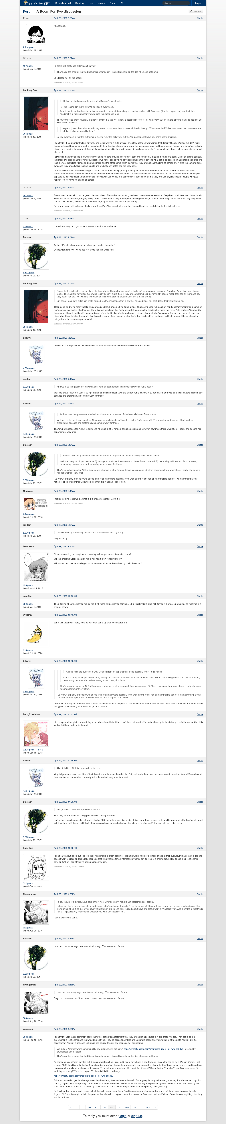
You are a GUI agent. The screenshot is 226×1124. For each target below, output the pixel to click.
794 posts (28, 133)
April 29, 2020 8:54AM (64, 524)
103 (104, 1107)
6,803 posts (28, 272)
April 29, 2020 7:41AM (64, 378)
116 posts (28, 650)
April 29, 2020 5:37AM (64, 58)
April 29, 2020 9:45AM (64, 546)
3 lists (40, 749)
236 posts (28, 226)
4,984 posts (28, 368)
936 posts (28, 1036)
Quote (200, 17)
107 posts (28, 65)
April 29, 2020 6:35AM (64, 90)
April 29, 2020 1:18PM (64, 984)
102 (97, 1107)
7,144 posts (28, 513)
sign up (136, 1115)
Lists (91, 3)
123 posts (28, 585)
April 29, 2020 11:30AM (65, 760)
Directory (79, 3)
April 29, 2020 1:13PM (64, 938)
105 (119, 1107)
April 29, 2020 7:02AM (64, 237)
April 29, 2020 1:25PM (64, 1028)
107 (134, 1107)
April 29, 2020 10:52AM (65, 660)
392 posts (28, 883)
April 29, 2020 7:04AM (64, 283)
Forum (113, 3)
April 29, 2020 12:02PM (65, 847)
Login (198, 3)
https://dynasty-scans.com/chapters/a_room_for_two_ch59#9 (83, 1075)
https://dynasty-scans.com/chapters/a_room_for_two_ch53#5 (153, 1048)
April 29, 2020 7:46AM (64, 403)
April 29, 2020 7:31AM (64, 337)
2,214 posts (28, 47)
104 (112, 1107)
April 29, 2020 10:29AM (65, 596)
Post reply (196, 11)
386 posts (28, 927)
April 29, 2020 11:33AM (65, 801)
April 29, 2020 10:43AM (65, 614)
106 (127, 1107)
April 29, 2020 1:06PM (64, 894)
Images (101, 3)
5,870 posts (28, 386)
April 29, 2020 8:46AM (64, 490)
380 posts (28, 603)
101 (89, 1107)
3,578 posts (28, 749)
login (123, 1115)
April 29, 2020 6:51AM (64, 187)
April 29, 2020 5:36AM (64, 17)
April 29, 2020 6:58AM (64, 218)
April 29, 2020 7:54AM (64, 444)
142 (148, 1107)
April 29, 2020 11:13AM (65, 714)
